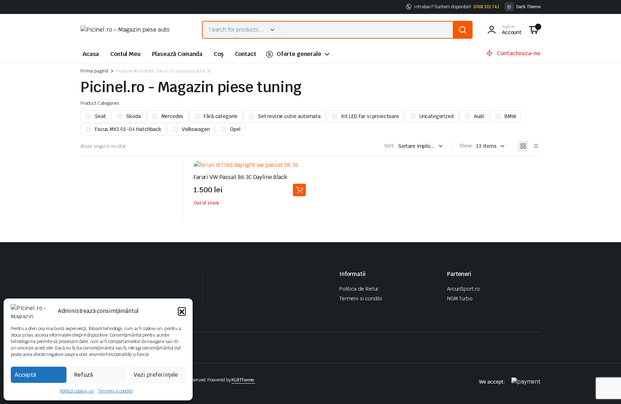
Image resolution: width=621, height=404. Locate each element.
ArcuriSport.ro (463, 289)
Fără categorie (221, 116)
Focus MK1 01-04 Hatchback (128, 129)
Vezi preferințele (156, 374)
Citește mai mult (299, 190)
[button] (181, 311)
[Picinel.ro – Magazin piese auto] (134, 29)
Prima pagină (94, 71)
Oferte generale (299, 54)
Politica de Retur (358, 289)
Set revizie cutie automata (289, 116)
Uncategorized (436, 116)
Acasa (91, 54)
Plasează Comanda (177, 54)
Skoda (133, 116)
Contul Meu (125, 54)
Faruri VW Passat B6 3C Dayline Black (240, 177)
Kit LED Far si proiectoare (370, 116)
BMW (510, 116)
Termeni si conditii (115, 391)
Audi (479, 116)
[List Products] (535, 146)
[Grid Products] (523, 146)
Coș (219, 54)
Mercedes (172, 116)
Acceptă (25, 374)
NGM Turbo (460, 298)
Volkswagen (196, 129)
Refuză (83, 374)
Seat (100, 116)
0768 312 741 (486, 7)
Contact (245, 54)
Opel (235, 129)
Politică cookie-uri (77, 391)
